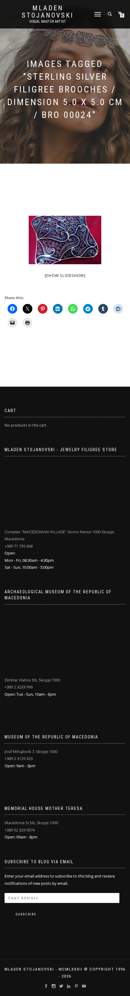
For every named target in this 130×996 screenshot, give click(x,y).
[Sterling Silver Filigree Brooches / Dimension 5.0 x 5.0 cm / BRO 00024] (65, 240)
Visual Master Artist (47, 21)
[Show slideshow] (65, 275)
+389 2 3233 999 (19, 687)
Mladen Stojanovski (48, 12)
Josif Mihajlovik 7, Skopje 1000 (31, 751)
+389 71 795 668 (19, 546)
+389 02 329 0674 (20, 830)
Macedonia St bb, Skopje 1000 (31, 822)
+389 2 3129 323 (19, 758)
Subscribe (26, 914)
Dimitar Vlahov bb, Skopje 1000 (32, 680)
